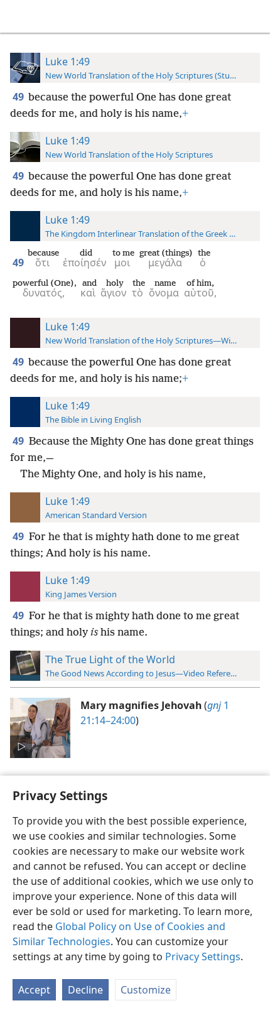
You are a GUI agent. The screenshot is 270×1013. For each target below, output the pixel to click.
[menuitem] (19, 16)
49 (19, 97)
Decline (85, 990)
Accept (34, 990)
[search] (254, 16)
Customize (146, 990)
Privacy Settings (202, 956)
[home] (19, 16)
